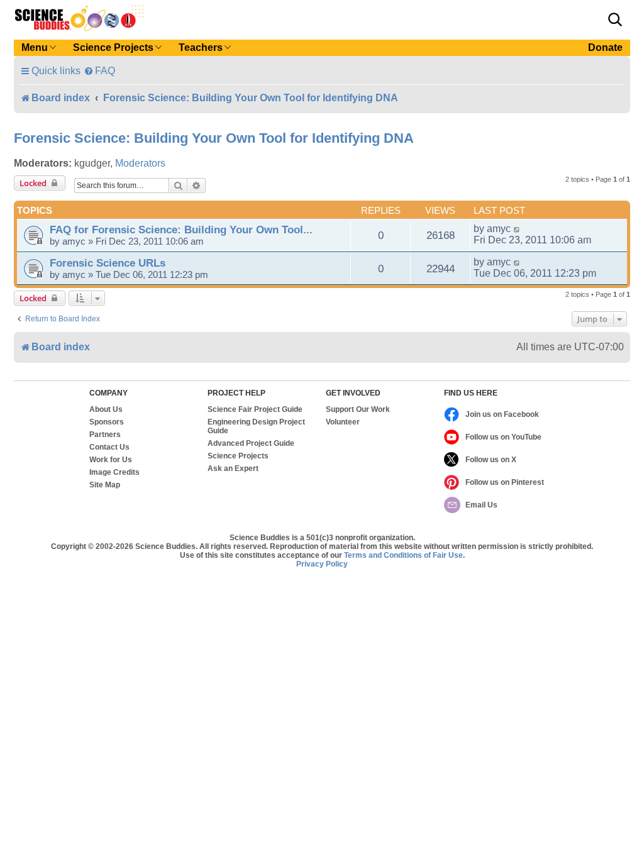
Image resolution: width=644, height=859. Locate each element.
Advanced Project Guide (251, 443)
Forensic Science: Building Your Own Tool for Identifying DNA (214, 138)
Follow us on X (490, 459)
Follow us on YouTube (503, 437)
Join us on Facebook (502, 414)
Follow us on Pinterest (504, 482)
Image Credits (114, 472)
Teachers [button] (201, 47)
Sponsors (106, 422)
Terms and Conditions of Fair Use (403, 555)
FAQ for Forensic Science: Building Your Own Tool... (181, 229)
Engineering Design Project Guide (256, 426)
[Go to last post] (517, 229)
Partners (105, 434)
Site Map (104, 484)
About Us (106, 409)
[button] (615, 19)
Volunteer (343, 422)
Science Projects (238, 456)
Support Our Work (358, 409)
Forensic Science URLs (107, 263)
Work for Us (110, 459)
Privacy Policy (322, 564)
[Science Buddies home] (79, 18)
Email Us (481, 505)
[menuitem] (99, 71)
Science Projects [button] (113, 47)
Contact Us (109, 447)
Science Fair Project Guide (255, 409)
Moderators (140, 163)
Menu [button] (34, 47)
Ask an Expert (233, 468)
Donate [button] (605, 47)
